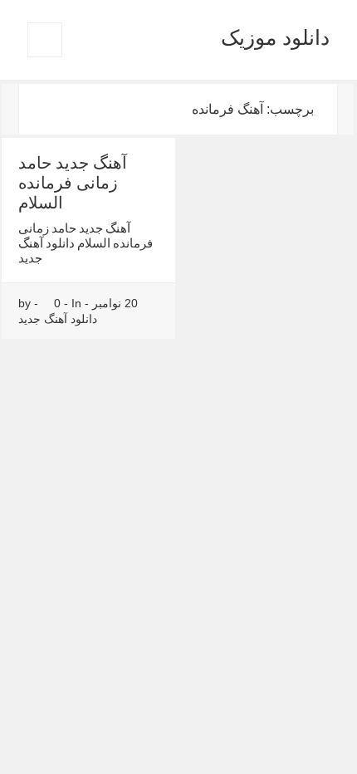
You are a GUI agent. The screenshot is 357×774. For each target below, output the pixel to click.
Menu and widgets (44, 56)
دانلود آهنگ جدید (57, 319)
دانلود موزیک (275, 37)
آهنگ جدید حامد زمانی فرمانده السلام (72, 183)
